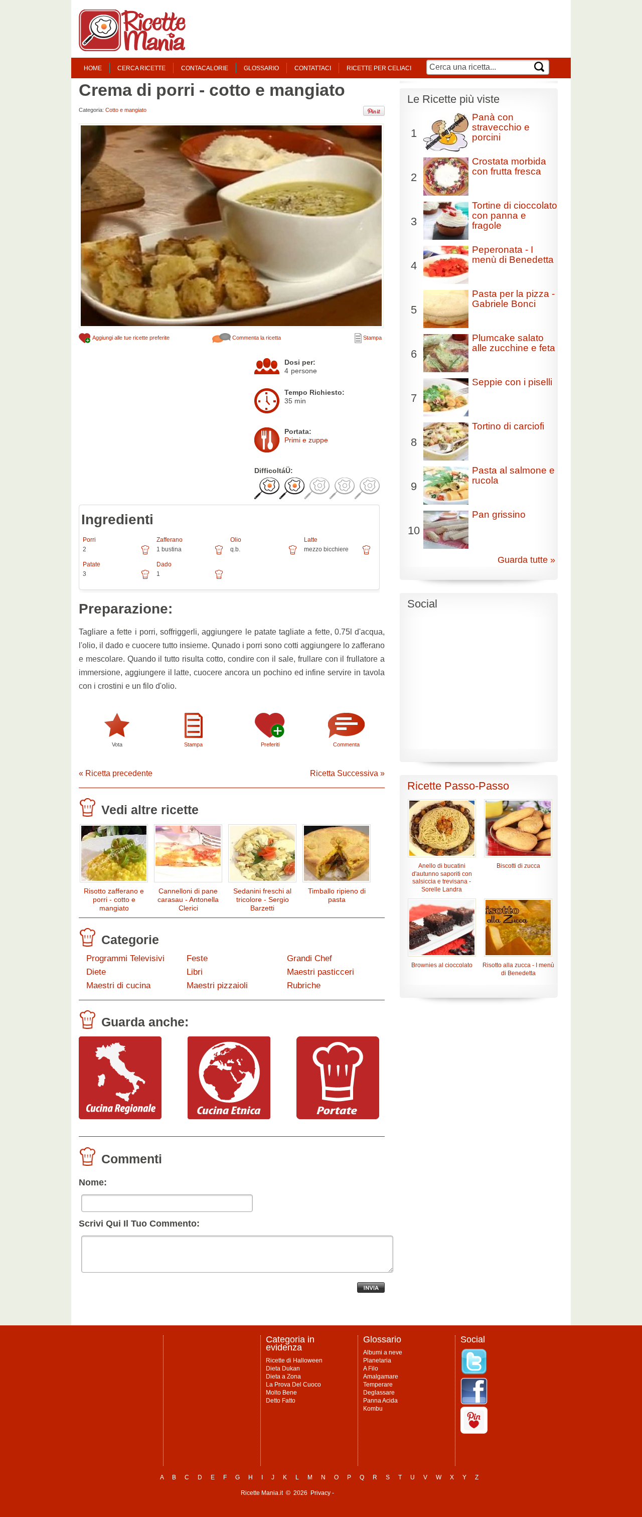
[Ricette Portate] (337, 1117)
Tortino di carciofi (508, 426)
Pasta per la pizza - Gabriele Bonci (513, 298)
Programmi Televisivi (125, 958)
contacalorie (204, 68)
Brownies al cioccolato (441, 965)
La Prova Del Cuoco (293, 1384)
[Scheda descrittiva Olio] (292, 553)
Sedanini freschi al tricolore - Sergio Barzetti (262, 899)
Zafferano (169, 539)
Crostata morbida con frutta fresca (509, 166)
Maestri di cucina (118, 985)
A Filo (370, 1368)
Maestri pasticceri (320, 972)
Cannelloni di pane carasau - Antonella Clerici (188, 899)
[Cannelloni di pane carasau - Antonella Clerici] (188, 855)
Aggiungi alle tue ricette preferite (130, 338)
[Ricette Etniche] (229, 1117)
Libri (195, 972)
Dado (164, 564)
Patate (91, 564)
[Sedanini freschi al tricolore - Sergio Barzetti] (262, 855)
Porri (89, 539)
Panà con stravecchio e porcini (501, 127)
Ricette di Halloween (294, 1360)
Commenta (346, 744)
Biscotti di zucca (518, 865)
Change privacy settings (368, 1492)
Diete (96, 972)
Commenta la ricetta (256, 338)
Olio (235, 539)
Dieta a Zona (283, 1376)
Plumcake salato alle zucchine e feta (513, 343)
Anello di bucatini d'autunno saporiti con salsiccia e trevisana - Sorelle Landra (442, 877)
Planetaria (377, 1360)
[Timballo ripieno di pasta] (336, 855)
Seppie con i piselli (512, 382)
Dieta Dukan (283, 1368)
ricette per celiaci (379, 68)
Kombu (373, 1408)
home (93, 68)
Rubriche (303, 985)
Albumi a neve (382, 1352)
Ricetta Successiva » (347, 773)
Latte (310, 539)
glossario (261, 68)
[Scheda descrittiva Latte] (366, 553)
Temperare (378, 1384)
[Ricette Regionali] (120, 1117)
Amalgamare (380, 1376)
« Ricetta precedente (115, 773)
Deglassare (379, 1392)
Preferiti (270, 744)
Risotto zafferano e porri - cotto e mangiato (114, 899)
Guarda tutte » (526, 560)
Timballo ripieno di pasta (337, 895)
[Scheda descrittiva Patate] (145, 577)
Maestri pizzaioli (217, 985)
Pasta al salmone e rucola (513, 475)
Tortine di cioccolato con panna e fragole (514, 215)
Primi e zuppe (306, 440)
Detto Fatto (280, 1400)
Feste (197, 958)
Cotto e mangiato (125, 110)
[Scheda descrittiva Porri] (145, 553)
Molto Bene (281, 1392)
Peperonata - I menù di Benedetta (513, 254)
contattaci (312, 68)
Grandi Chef (309, 958)
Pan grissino (499, 514)
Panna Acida (380, 1400)
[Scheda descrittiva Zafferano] (219, 553)
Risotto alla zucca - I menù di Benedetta (518, 969)
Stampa (372, 338)
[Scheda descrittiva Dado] (219, 577)
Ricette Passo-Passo (458, 786)
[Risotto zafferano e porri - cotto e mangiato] (114, 855)
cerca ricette (141, 68)
